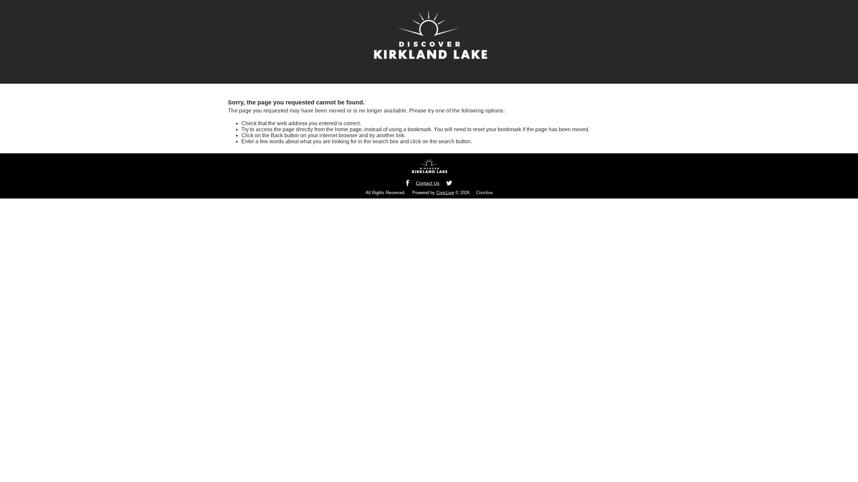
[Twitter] (449, 183)
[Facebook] (407, 183)
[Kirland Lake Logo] (429, 168)
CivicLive (445, 192)
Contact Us (427, 183)
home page (348, 129)
